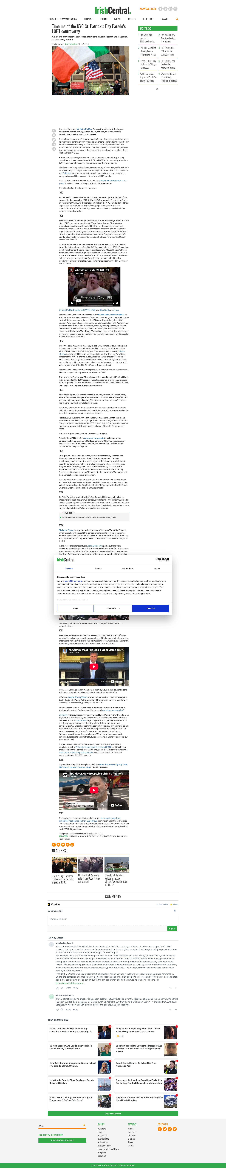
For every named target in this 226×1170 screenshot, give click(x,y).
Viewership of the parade (81, 752)
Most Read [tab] (145, 28)
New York (84, 836)
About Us (102, 1135)
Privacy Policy (105, 1145)
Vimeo (116, 310)
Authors (102, 1128)
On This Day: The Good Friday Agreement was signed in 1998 (63, 879)
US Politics (74, 836)
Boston (113, 836)
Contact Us (103, 1138)
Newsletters (148, 8)
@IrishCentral (71, 44)
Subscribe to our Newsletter (62, 1140)
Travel (131, 1142)
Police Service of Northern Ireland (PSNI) (94, 747)
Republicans (64, 838)
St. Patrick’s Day (84, 129)
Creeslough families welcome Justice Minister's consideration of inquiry (116, 880)
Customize (111, 608)
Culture (131, 1138)
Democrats (122, 836)
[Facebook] (160, 9)
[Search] (177, 19)
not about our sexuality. (112, 710)
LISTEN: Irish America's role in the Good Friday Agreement (89, 878)
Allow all (151, 608)
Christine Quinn (66, 530)
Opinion (131, 1135)
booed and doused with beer (111, 314)
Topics (101, 1132)
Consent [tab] (69, 568)
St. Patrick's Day (96, 836)
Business (132, 1132)
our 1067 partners (73, 581)
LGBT (106, 836)
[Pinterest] (175, 9)
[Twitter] (165, 9)
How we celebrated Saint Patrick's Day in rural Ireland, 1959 (89, 517)
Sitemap (102, 1155)
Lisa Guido (105, 310)
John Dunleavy (95, 545)
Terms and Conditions (108, 1149)
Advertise (103, 1142)
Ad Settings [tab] (127, 568)
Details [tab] (98, 568)
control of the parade (94, 438)
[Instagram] (170, 9)
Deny (75, 608)
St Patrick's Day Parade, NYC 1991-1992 (77, 310)
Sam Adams (81, 720)
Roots (130, 1145)
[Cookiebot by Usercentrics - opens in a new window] (157, 560)
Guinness (67, 173)
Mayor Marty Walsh (77, 697)
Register (102, 1152)
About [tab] (157, 568)
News (130, 1128)
